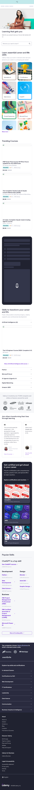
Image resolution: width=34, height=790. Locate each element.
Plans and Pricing (6, 743)
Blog (3, 726)
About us (4, 719)
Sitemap (4, 768)
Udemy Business (22, 645)
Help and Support (6, 747)
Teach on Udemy (6, 741)
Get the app (5, 739)
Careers (4, 722)
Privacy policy (5, 766)
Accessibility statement (8, 764)
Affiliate (4, 745)
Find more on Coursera (8, 730)
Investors (4, 728)
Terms (3, 771)
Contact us (5, 724)
